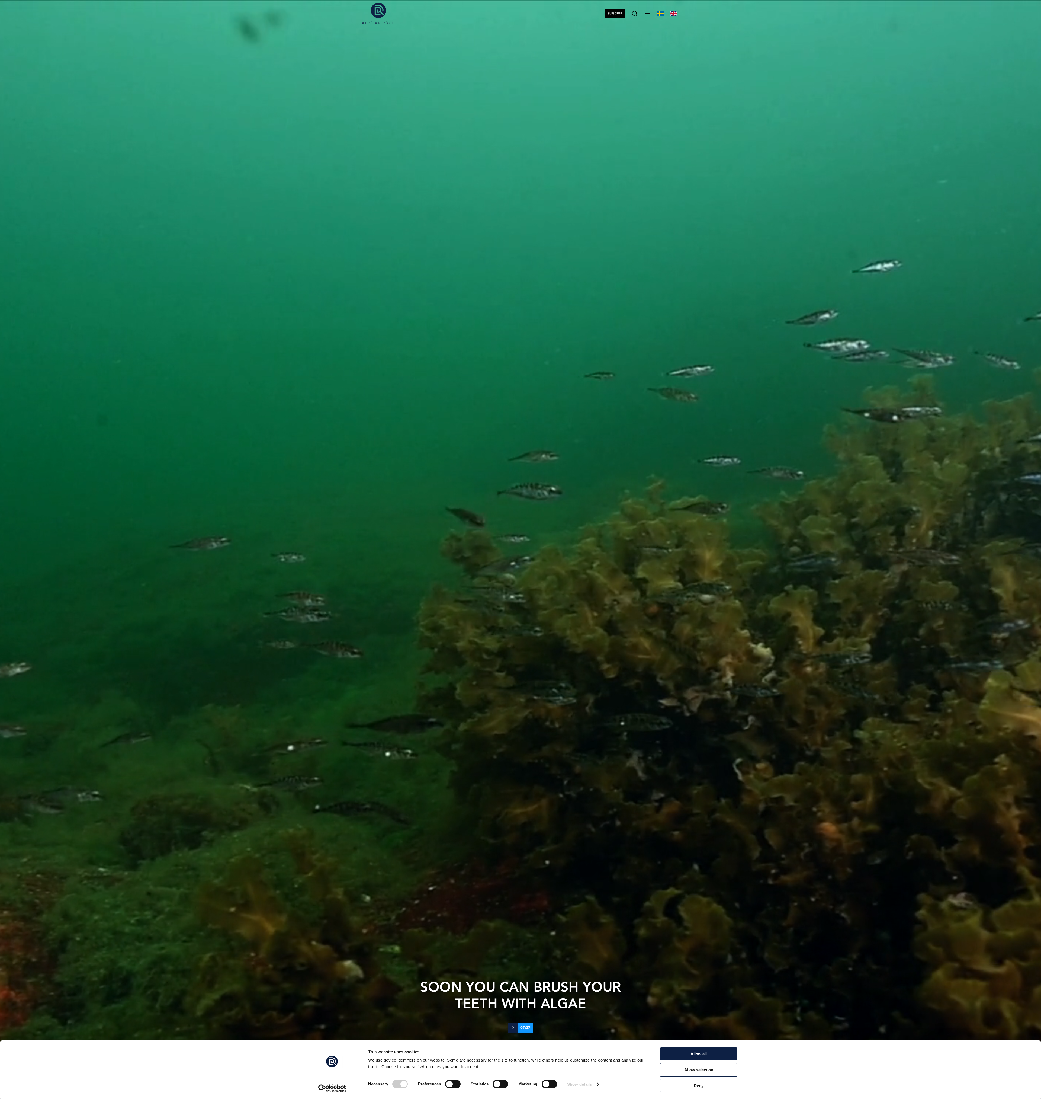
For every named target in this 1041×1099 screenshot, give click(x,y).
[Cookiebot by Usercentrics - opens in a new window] (332, 1088)
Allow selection (698, 1070)
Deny (698, 1085)
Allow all (698, 1054)
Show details (579, 1084)
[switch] (453, 1084)
